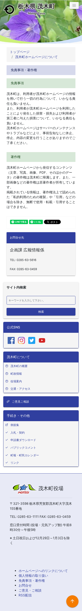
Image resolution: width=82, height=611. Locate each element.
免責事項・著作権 (32, 580)
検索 (41, 311)
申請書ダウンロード (23, 440)
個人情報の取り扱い (33, 575)
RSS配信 (25, 595)
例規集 (14, 425)
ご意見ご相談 (20, 401)
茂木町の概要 (19, 366)
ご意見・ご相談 (30, 590)
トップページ (20, 52)
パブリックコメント (23, 447)
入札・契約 (17, 432)
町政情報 (16, 373)
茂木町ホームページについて (36, 57)
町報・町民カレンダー (24, 455)
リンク (14, 462)
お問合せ (25, 585)
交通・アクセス (20, 388)
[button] (74, 5)
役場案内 (16, 381)
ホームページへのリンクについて (43, 571)
